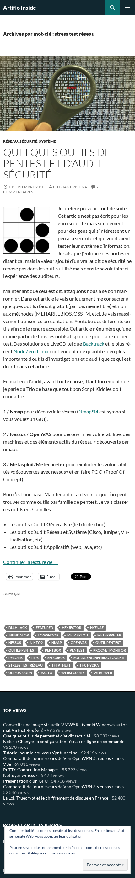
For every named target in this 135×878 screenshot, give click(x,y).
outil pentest (108, 643)
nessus (14, 643)
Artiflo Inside (19, 7)
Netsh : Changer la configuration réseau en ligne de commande (63, 741)
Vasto (46, 673)
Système (47, 141)
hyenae (97, 627)
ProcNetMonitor (109, 650)
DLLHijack (17, 627)
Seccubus (56, 658)
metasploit (78, 635)
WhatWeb (103, 673)
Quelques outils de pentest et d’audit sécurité (57, 163)
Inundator (18, 635)
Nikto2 (36, 643)
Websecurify (73, 673)
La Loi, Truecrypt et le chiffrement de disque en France (55, 798)
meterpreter (109, 635)
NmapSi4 (88, 411)
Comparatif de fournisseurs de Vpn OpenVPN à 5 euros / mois (63, 786)
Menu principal (127, 7)
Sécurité (28, 141)
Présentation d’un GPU (25, 781)
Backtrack (93, 344)
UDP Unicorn (20, 673)
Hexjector (71, 627)
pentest (77, 650)
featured (44, 627)
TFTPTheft (61, 665)
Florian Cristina (70, 186)
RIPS (35, 658)
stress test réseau (25, 665)
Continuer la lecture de (30, 562)
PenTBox (53, 650)
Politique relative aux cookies (51, 853)
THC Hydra (89, 665)
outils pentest (22, 650)
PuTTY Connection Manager (30, 769)
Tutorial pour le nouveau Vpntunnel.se (40, 752)
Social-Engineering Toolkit (99, 658)
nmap (56, 643)
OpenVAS (79, 643)
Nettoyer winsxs (19, 775)
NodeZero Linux (31, 351)
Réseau (10, 141)
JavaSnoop (48, 635)
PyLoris (15, 658)
